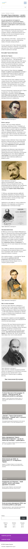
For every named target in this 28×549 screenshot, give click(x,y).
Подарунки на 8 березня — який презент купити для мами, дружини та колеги (12, 483)
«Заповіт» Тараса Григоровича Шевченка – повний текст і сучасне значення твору (14, 417)
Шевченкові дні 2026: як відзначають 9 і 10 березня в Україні (11, 460)
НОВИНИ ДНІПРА (6, 535)
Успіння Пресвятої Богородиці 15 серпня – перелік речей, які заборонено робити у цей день (13, 394)
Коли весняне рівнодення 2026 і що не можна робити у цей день (14, 504)
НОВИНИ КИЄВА (5, 539)
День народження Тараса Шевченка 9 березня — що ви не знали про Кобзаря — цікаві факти (13, 438)
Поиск (3, 515)
